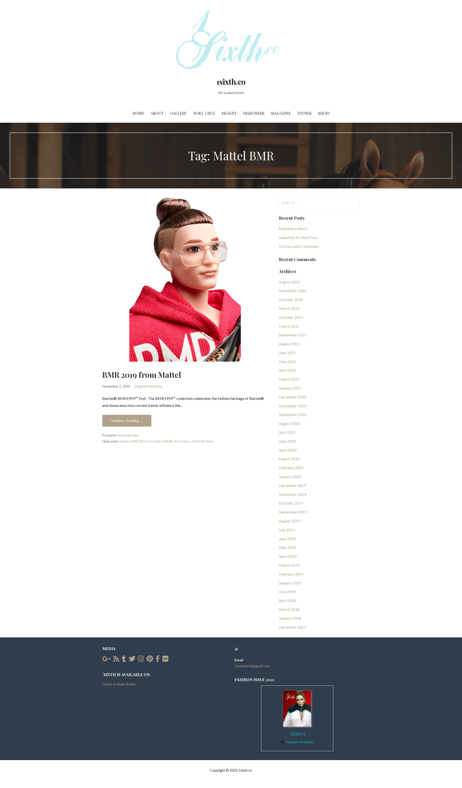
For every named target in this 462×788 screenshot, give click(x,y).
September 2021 (293, 335)
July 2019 (287, 529)
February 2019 (291, 574)
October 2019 (291, 503)
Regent (229, 113)
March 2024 (289, 308)
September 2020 (293, 414)
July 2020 (287, 432)
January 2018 (290, 618)
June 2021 (287, 352)
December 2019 (292, 485)
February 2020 (291, 467)
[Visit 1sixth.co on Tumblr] (124, 660)
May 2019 (287, 547)
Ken (150, 441)
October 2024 (291, 299)
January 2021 (290, 388)
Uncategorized (127, 435)
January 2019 (290, 583)
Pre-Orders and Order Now (193, 441)
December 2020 (292, 397)
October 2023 (291, 317)
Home (138, 113)
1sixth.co (231, 81)
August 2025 (289, 282)
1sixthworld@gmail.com (252, 666)
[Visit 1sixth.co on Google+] (106, 660)
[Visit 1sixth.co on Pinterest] (150, 660)
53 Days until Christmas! (299, 246)
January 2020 (290, 476)
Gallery (178, 113)
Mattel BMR (164, 441)
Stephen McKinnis (148, 386)
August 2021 (289, 343)
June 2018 (287, 591)
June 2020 (287, 441)
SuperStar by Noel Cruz (298, 237)
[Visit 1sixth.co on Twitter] (132, 660)
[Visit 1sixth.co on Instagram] (141, 660)
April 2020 (287, 450)
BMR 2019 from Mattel (141, 374)
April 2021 (287, 370)
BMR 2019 (138, 441)
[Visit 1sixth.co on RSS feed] (116, 660)
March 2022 (289, 326)
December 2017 (292, 627)
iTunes (304, 113)
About (157, 113)
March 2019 (289, 565)
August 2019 (289, 521)
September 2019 (293, 512)
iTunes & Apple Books (118, 684)
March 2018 (289, 609)
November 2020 (292, 406)
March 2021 (289, 379)
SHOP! (323, 113)
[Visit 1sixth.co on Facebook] (157, 660)
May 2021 (287, 361)
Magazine (281, 113)
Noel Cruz (204, 113)
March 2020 (289, 458)
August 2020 (289, 423)
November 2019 (292, 494)
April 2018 (287, 600)
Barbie (124, 441)
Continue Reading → (127, 420)
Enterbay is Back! (293, 228)
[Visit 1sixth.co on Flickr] (165, 660)
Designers (253, 113)
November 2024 (292, 290)
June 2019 (287, 538)
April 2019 (287, 556)
